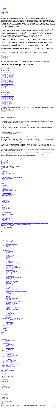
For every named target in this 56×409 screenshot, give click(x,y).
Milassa (5, 176)
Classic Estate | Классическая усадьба (14, 301)
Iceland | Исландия (10, 299)
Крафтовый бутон (10, 249)
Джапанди (8, 297)
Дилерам (5, 209)
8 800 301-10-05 (4, 161)
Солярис (8, 292)
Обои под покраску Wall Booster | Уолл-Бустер (16, 291)
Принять (3, 407)
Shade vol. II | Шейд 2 (11, 268)
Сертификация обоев (8, 218)
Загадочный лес (9, 251)
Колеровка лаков (7, 193)
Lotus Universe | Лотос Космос (13, 319)
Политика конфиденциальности (8, 224)
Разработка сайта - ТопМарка (7, 225)
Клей (4, 180)
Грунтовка (8, 341)
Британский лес (9, 265)
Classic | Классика (10, 313)
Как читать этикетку (8, 214)
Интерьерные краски (11, 340)
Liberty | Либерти (10, 276)
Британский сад (9, 262)
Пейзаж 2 (8, 257)
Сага (7, 247)
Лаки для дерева (10, 348)
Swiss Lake (5, 186)
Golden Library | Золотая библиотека (14, 267)
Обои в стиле (6, 179)
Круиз (7, 246)
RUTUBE (15, 391)
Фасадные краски (10, 345)
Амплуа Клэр (9, 278)
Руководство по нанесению (9, 194)
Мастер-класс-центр (8, 376)
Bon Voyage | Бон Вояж (11, 304)
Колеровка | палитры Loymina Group (11, 364)
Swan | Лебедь (9, 314)
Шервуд (8, 253)
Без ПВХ (5, 220)
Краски (2, 183)
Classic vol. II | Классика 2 (12, 281)
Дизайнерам (6, 207)
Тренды (5, 171)
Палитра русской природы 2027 (10, 370)
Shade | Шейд (9, 275)
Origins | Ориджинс (10, 272)
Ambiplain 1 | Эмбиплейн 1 (12, 309)
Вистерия (8, 252)
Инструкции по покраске (9, 217)
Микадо (8, 296)
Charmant (5, 185)
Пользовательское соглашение (23, 224)
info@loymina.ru (4, 162)
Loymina (5, 174)
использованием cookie (22, 405)
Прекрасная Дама (10, 255)
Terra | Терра (9, 324)
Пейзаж (8, 260)
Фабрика (3, 197)
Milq (4, 188)
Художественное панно (11, 271)
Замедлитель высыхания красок (13, 358)
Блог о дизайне (6, 201)
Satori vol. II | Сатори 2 (11, 282)
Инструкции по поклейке (9, 215)
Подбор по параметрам (8, 178)
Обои (2, 168)
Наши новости (6, 377)
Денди (7, 258)
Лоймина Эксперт (7, 189)
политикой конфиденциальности (36, 405)
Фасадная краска (10, 353)
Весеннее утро (9, 287)
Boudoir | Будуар (10, 283)
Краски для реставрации (11, 346)
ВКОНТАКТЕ (9, 391)
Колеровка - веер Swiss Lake (9, 190)
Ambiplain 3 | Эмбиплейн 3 (12, 298)
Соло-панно (9, 241)
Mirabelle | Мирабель (11, 302)
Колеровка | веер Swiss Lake (9, 361)
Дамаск (7, 288)
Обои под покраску (10, 312)
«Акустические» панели (11, 244)
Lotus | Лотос (9, 320)
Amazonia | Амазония (11, 273)
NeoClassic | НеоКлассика (12, 307)
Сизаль (7, 242)
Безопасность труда (7, 219)
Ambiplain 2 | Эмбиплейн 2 (12, 305)
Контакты (5, 202)
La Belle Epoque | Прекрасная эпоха (14, 279)
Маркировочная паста (11, 360)
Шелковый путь (9, 256)
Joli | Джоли (8, 317)
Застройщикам (6, 208)
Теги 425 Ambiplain (5, 369)
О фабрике (5, 200)
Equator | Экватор (10, 270)
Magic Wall (5, 172)
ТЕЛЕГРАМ (3, 391)
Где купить (3, 389)
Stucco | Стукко (9, 322)
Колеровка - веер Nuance (9, 191)
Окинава (8, 294)
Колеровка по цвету (8, 195)
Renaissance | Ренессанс (11, 284)
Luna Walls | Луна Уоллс (8, 173)
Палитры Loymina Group (11, 355)
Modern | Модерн (10, 310)
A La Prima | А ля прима (11, 266)
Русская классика (10, 261)
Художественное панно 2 (12, 263)
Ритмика (8, 308)
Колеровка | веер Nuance (9, 362)
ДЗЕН (19, 391)
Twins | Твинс (9, 315)
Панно (4, 330)
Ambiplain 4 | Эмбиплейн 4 (12, 289)
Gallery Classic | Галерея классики (14, 277)
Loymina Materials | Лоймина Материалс (12, 177)
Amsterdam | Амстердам (11, 303)
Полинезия (8, 293)
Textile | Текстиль (10, 323)
